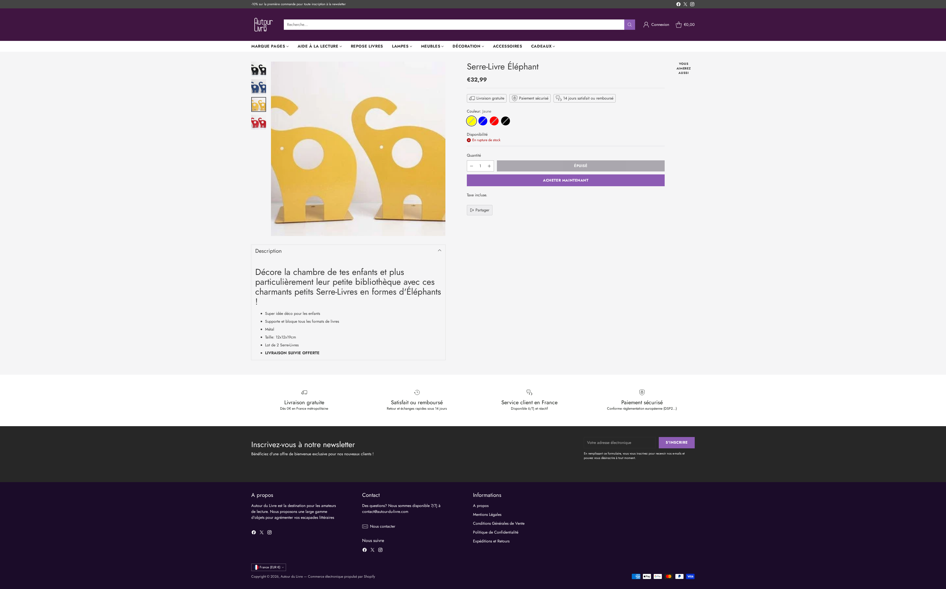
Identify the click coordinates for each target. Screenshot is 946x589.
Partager (482, 210)
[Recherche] (629, 24)
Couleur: (479, 111)
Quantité (474, 155)
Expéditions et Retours (491, 541)
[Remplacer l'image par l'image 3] (258, 104)
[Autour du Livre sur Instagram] (692, 5)
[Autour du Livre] (263, 24)
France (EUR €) (270, 567)
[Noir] (505, 121)
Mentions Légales (487, 514)
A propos (481, 505)
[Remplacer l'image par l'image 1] (258, 69)
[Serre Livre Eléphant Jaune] (358, 149)
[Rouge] (494, 121)
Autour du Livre (292, 576)
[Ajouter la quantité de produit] (489, 166)
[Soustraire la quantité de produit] (471, 166)
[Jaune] (471, 121)
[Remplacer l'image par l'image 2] (258, 86)
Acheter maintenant (566, 180)
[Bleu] (483, 121)
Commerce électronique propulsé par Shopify (341, 576)
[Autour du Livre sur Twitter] (685, 5)
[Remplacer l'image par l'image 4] (258, 122)
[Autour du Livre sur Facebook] (678, 5)
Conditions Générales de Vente (498, 523)
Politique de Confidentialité (495, 532)
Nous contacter (382, 526)
